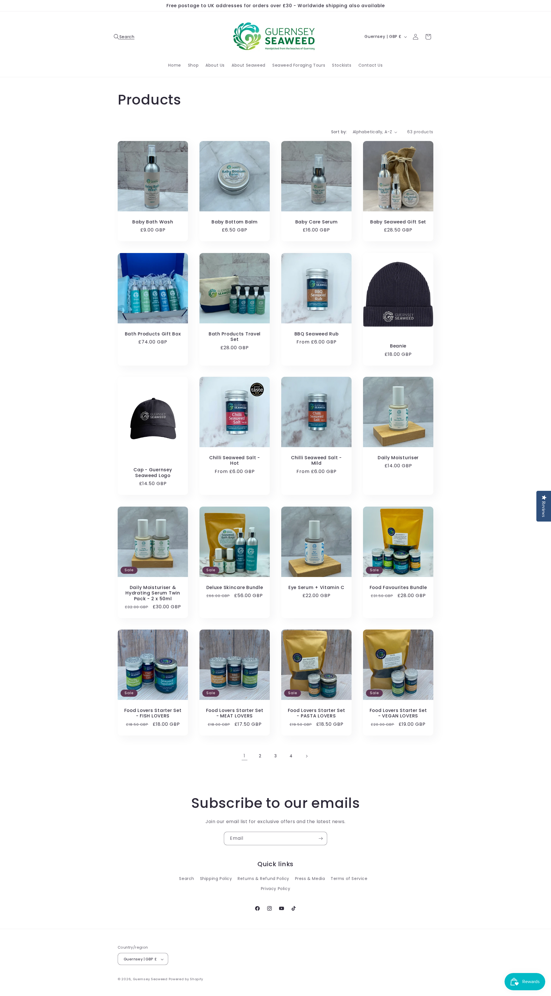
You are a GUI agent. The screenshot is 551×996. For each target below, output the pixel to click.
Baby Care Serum (316, 222)
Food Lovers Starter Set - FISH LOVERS (153, 713)
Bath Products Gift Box (153, 334)
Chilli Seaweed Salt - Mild (316, 460)
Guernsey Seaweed (150, 979)
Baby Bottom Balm (235, 222)
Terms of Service (349, 878)
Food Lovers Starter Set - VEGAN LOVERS (398, 713)
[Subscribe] (320, 838)
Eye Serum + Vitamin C (316, 587)
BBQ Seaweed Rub (316, 334)
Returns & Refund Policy (263, 878)
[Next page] (306, 756)
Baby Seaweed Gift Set (398, 222)
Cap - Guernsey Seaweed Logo (152, 472)
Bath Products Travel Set (235, 336)
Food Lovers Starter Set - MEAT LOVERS (234, 713)
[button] (124, 36)
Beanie (398, 346)
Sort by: (339, 132)
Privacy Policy (275, 888)
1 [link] (244, 756)
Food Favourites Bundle (398, 587)
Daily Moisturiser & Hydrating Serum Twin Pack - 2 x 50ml (152, 593)
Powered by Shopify (186, 979)
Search (186, 878)
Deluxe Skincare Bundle (234, 587)
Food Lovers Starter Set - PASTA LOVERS (316, 713)
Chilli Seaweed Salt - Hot (234, 460)
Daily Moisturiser (398, 457)
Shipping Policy (216, 878)
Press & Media (310, 878)
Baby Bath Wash (152, 222)
